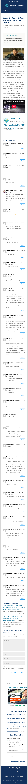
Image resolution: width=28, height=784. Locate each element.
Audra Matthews (11, 414)
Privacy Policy (19, 776)
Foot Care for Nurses (12, 731)
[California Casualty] (6, 122)
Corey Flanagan (10, 492)
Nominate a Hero (18, 25)
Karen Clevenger (11, 573)
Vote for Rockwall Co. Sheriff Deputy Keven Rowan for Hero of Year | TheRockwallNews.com (12, 618)
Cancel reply (6, 632)
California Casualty (8, 25)
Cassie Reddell (10, 388)
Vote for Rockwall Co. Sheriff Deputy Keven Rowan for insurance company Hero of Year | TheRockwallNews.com (14, 607)
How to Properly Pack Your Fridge (15, 718)
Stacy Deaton (18, 630)
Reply (22, 148)
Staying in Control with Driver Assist (16, 722)
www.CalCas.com (9, 776)
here (18, 45)
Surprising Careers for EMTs (14, 714)
